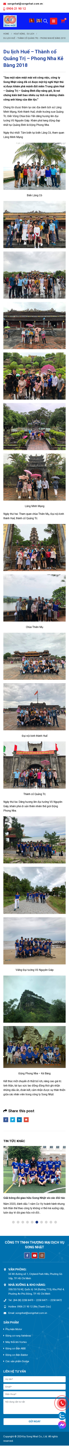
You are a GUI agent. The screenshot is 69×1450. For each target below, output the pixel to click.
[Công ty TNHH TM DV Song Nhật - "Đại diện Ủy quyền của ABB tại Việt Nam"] (10, 21)
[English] (39, 21)
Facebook (5, 1119)
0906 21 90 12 (16, 8)
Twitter (12, 1119)
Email (26, 1119)
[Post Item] (34, 1169)
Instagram (42, 1255)
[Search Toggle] (45, 21)
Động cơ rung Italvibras (18, 1335)
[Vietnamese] (32, 21)
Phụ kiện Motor (14, 1329)
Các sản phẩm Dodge (17, 1361)
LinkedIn (19, 1119)
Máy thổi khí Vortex (16, 1342)
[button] (13, 1222)
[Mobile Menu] (53, 21)
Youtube (34, 1255)
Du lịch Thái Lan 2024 (17, 1198)
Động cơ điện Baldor (17, 1354)
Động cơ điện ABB (16, 1348)
